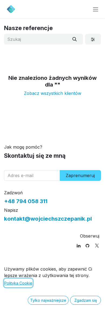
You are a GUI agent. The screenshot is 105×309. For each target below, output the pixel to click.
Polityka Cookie (18, 283)
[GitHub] (87, 245)
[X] (97, 245)
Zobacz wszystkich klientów (52, 93)
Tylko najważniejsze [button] (48, 300)
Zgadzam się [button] (85, 300)
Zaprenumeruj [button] (80, 175)
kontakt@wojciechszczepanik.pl (48, 218)
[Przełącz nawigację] (95, 9)
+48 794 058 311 (25, 201)
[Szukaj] (74, 39)
